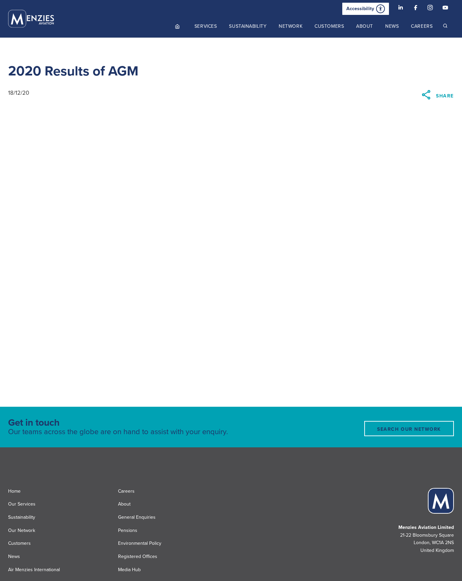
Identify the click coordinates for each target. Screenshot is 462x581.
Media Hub (129, 570)
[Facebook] (415, 9)
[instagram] (430, 9)
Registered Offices (137, 556)
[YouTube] (445, 9)
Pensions (127, 530)
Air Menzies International (34, 570)
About (124, 504)
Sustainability (21, 517)
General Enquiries (137, 517)
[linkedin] (400, 9)
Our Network (21, 530)
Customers (19, 543)
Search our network (409, 429)
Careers (126, 491)
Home (14, 491)
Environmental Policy (139, 543)
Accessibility (360, 9)
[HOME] (177, 26)
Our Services (22, 504)
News (14, 556)
